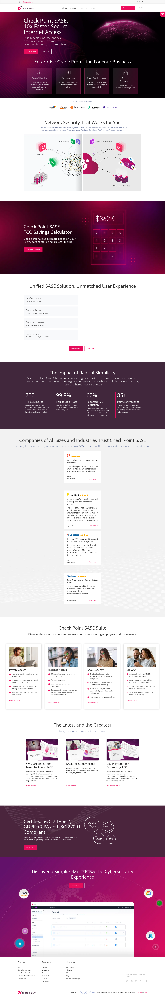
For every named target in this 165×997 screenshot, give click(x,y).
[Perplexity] (136, 981)
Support (144, 2)
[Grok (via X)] (145, 981)
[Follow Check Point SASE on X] (85, 992)
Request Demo (127, 8)
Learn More (13, 700)
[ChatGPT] (127, 981)
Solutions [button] (73, 8)
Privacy (140, 992)
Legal (145, 992)
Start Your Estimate (33, 250)
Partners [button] (93, 8)
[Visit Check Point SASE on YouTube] (93, 992)
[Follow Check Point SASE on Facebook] (81, 992)
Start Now (142, 8)
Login (139, 2)
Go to (26, 2)
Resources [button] (83, 8)
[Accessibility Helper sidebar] (162, 14)
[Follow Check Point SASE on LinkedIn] (89, 992)
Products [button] (63, 8)
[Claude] (131, 981)
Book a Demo (31, 51)
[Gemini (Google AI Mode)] (141, 981)
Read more (92, 526)
